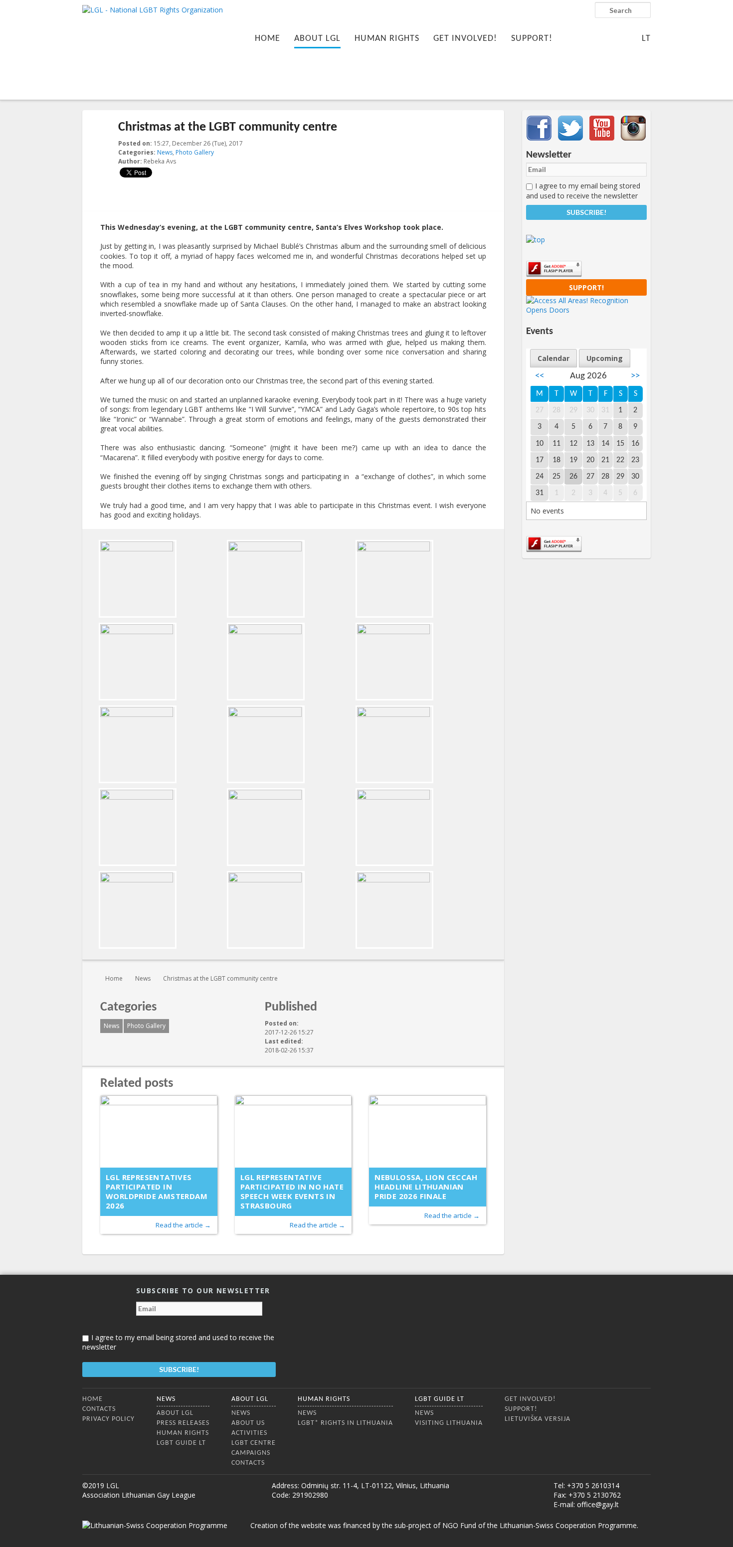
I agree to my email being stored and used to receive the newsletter (583, 190)
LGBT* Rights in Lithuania (345, 1423)
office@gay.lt (598, 1504)
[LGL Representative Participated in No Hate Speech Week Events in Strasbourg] (293, 1131)
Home (267, 38)
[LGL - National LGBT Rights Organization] (152, 48)
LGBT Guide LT (181, 1443)
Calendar (553, 358)
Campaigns (250, 1453)
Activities (249, 1433)
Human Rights (387, 38)
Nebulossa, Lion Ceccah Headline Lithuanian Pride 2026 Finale (425, 1186)
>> (635, 376)
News (165, 152)
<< (539, 376)
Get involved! (465, 38)
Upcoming (604, 358)
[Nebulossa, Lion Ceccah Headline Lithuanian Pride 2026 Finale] (427, 1131)
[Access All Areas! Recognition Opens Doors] (586, 310)
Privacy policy (108, 1419)
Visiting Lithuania (449, 1423)
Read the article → (183, 1224)
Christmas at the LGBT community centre (220, 978)
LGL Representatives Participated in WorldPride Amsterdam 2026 (156, 1191)
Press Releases (183, 1423)
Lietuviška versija (537, 1419)
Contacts (99, 1409)
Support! (531, 38)
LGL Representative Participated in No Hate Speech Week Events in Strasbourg (292, 1191)
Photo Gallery (195, 152)
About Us (248, 1423)
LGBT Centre (253, 1443)
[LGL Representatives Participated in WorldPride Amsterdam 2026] (158, 1131)
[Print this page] (482, 144)
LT (646, 38)
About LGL (317, 38)
